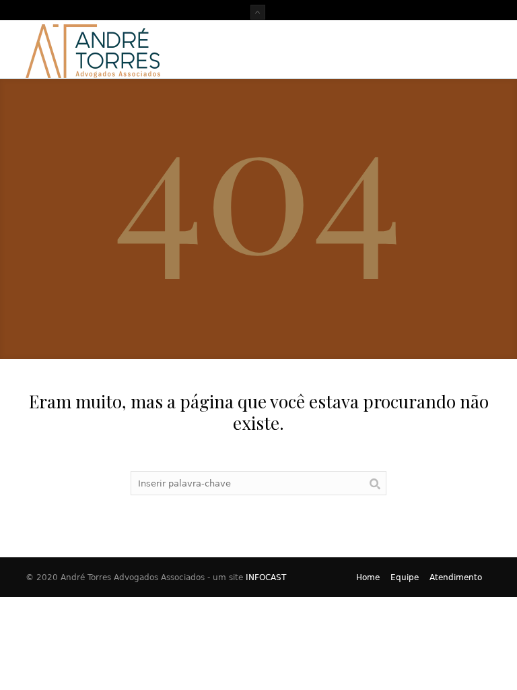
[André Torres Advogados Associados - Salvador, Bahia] (93, 49)
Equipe (404, 577)
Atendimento (455, 577)
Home (368, 577)
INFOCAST (266, 577)
